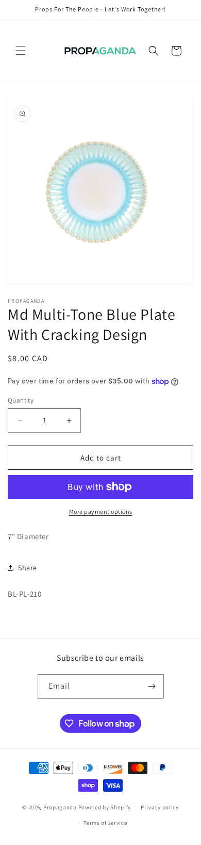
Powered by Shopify (104, 806)
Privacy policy (160, 807)
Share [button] (27, 567)
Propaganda (60, 806)
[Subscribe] (152, 686)
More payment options (100, 511)
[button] (20, 50)
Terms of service (105, 822)
